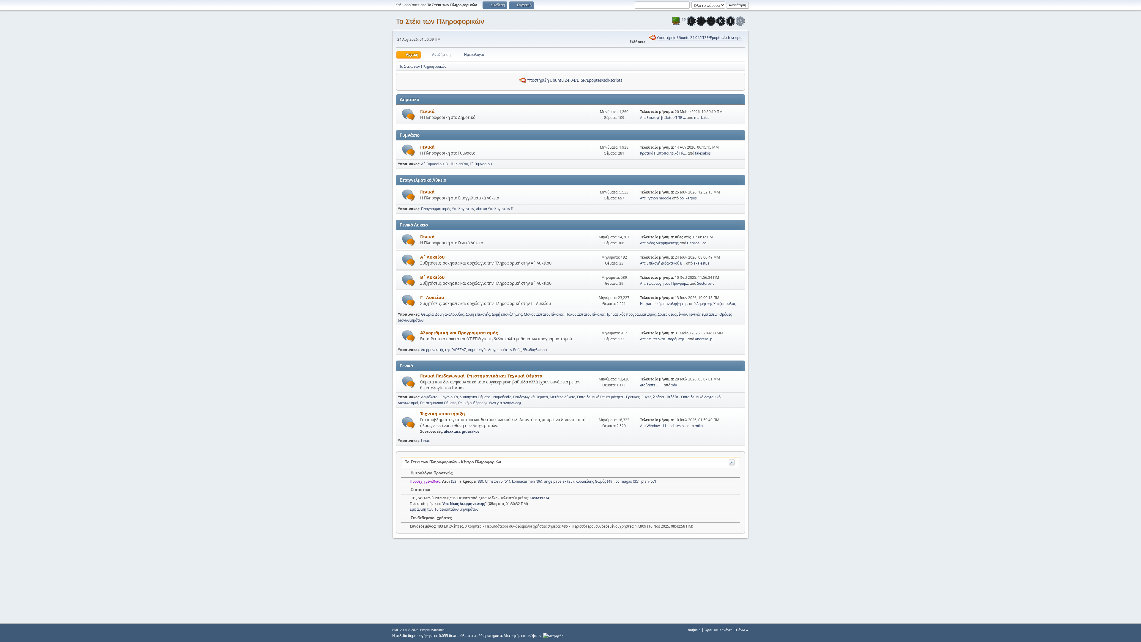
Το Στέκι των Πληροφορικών (440, 21)
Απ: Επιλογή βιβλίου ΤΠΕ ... (663, 117)
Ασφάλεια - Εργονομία (439, 396)
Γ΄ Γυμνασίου (481, 163)
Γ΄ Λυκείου (432, 297)
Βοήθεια (694, 629)
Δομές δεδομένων (672, 314)
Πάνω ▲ (742, 629)
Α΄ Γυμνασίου (432, 163)
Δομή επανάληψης (507, 314)
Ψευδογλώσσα (535, 349)
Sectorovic (705, 283)
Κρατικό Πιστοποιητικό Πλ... (663, 153)
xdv (674, 385)
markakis (701, 117)
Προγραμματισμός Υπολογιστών (447, 208)
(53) (450, 481)
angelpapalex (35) (559, 481)
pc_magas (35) (627, 481)
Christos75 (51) (497, 481)
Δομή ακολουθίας (449, 314)
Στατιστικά (419, 489)
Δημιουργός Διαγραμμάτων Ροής (494, 349)
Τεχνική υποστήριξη (442, 413)
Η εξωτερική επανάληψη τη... (664, 303)
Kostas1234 (539, 498)
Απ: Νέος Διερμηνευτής (659, 243)
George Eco (696, 243)
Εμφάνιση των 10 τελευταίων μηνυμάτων (444, 509)
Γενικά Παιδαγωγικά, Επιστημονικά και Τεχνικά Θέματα (481, 376)
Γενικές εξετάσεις (703, 314)
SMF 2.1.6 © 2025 (405, 630)
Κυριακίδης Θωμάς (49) (595, 481)
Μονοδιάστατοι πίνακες (544, 314)
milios (700, 425)
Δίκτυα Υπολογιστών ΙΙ (494, 208)
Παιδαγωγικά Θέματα (530, 396)
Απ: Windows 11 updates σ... (663, 425)
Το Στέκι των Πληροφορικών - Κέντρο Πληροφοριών (453, 462)
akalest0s (701, 263)
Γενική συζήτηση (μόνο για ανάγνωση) (489, 402)
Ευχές (646, 396)
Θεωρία (427, 314)
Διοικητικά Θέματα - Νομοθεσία (485, 396)
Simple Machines (432, 630)
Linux (425, 440)
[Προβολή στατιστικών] (553, 635)
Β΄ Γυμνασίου (456, 163)
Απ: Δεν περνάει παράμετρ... (663, 339)
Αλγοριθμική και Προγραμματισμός (459, 333)
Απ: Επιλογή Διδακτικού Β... (662, 263)
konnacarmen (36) (527, 481)
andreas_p (703, 339)
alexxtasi (452, 431)
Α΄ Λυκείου (432, 257)
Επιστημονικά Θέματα (438, 402)
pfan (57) (648, 481)
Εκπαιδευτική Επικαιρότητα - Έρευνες (608, 396)
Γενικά (427, 111)
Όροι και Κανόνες (718, 629)
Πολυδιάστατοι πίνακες (585, 314)
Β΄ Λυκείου (432, 277)
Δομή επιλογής (478, 314)
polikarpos (688, 198)
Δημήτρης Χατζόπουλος (716, 303)
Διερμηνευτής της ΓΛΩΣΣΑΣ (443, 349)
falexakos (703, 153)
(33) (471, 481)
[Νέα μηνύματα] (408, 114)
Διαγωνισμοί (408, 402)
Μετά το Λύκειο (562, 396)
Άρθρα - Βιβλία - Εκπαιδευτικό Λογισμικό (687, 396)
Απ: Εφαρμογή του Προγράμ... (664, 283)
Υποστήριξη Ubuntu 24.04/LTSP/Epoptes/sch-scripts (699, 37)
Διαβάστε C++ (651, 385)
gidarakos (470, 431)
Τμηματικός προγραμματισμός (631, 314)
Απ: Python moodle (655, 198)
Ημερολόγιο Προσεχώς (431, 473)
